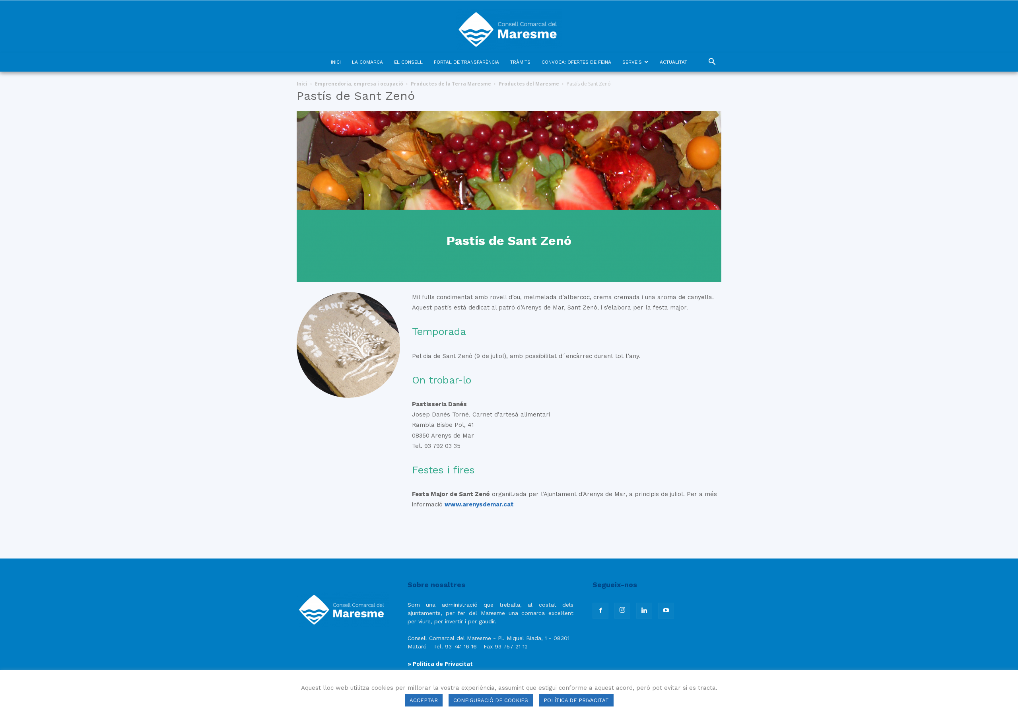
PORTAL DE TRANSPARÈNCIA (466, 62)
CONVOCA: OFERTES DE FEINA (576, 62)
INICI (336, 62)
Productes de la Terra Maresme (451, 83)
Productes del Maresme (529, 83)
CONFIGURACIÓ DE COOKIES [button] (490, 700)
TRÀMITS (520, 62)
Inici (302, 83)
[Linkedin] (644, 611)
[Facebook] (600, 611)
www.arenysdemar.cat (479, 504)
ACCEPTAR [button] (424, 700)
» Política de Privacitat (440, 664)
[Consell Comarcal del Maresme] (509, 26)
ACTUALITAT (673, 62)
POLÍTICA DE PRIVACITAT (576, 700)
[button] (711, 62)
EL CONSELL (408, 62)
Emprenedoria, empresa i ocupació (359, 83)
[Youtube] (666, 611)
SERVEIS (632, 62)
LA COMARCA (367, 62)
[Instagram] (622, 611)
